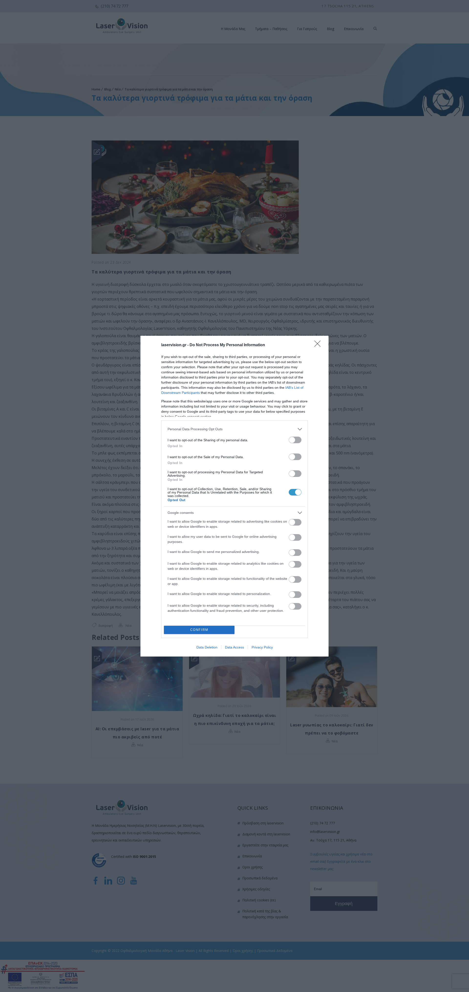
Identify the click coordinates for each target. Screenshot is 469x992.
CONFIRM (199, 630)
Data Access (234, 647)
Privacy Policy (262, 647)
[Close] (319, 345)
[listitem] (234, 429)
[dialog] (234, 496)
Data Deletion (206, 647)
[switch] (295, 440)
